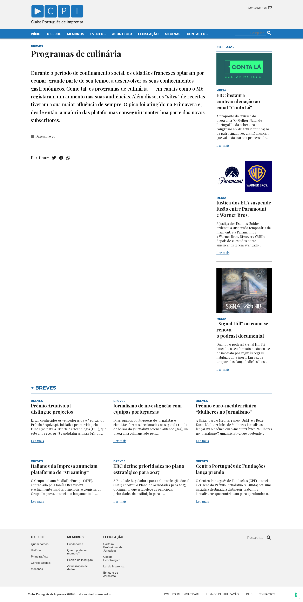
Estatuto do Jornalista (110, 574)
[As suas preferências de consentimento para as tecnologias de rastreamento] (296, 595)
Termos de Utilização (222, 594)
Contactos (197, 34)
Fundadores (75, 544)
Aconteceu (122, 34)
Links (248, 594)
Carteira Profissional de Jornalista (112, 547)
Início (36, 34)
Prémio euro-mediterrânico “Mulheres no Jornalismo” (226, 408)
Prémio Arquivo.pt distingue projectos (52, 408)
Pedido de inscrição (80, 559)
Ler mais (222, 145)
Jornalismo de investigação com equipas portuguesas (147, 408)
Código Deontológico (111, 558)
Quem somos (39, 544)
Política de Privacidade (182, 594)
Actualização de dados (77, 567)
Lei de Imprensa (113, 566)
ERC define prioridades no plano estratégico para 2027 (148, 469)
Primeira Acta (39, 556)
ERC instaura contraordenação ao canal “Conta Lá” (238, 101)
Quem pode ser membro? (77, 551)
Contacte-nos (257, 7)
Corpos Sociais (40, 562)
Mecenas (172, 34)
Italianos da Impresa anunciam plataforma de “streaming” (64, 469)
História (36, 550)
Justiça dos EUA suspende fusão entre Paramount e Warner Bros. (243, 209)
